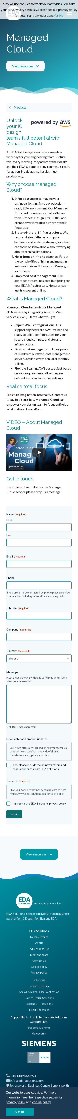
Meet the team (39, 954)
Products (20, 107)
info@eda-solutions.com (27, 1080)
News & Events (39, 937)
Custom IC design (39, 986)
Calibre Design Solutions (39, 997)
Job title (17, 608)
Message (12, 672)
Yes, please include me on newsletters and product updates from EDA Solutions (39, 767)
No (61, 15)
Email (16, 556)
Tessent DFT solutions (39, 1003)
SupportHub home (39, 1027)
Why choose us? (39, 948)
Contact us (39, 960)
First (9, 519)
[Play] (39, 452)
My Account (39, 1033)
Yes (56, 15)
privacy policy (15, 1102)
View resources (22, 66)
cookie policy (41, 1102)
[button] (52, 1102)
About (39, 942)
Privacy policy (39, 972)
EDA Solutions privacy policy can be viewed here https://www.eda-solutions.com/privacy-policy (38, 791)
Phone (10, 577)
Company (18, 629)
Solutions (39, 980)
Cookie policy (39, 966)
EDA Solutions (39, 931)
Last (8, 535)
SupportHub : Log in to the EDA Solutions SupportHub (39, 1019)
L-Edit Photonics (39, 1009)
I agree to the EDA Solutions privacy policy (39, 803)
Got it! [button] (19, 1111)
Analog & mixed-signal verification (39, 991)
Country (18, 650)
